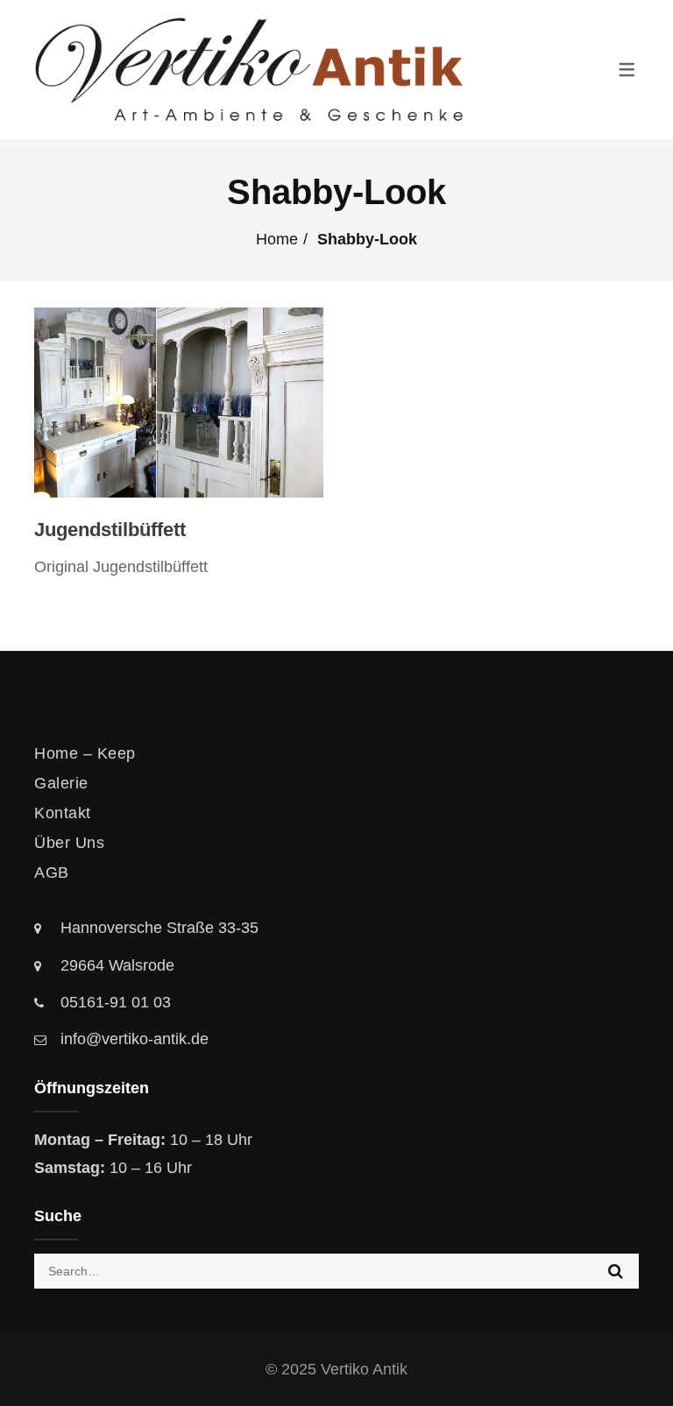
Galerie (61, 783)
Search (615, 1271)
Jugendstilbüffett (110, 529)
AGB (51, 872)
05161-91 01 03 (115, 1002)
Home (277, 239)
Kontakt (62, 813)
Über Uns (69, 842)
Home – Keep (85, 753)
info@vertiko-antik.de (134, 1039)
